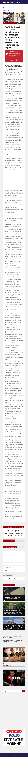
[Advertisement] (14, 180)
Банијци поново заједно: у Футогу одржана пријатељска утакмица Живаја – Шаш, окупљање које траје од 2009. (14, 9)
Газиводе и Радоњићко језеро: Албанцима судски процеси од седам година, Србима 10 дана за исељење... (13, 613)
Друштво (11, 12)
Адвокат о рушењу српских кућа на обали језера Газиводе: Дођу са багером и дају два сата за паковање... (14, 628)
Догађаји (7, 12)
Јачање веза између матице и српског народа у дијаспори (12, 640)
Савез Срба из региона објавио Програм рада (12, 636)
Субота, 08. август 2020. (10, 22)
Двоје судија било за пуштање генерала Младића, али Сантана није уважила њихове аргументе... (13, 598)
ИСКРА (21, 518)
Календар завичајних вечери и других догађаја (12, 664)
